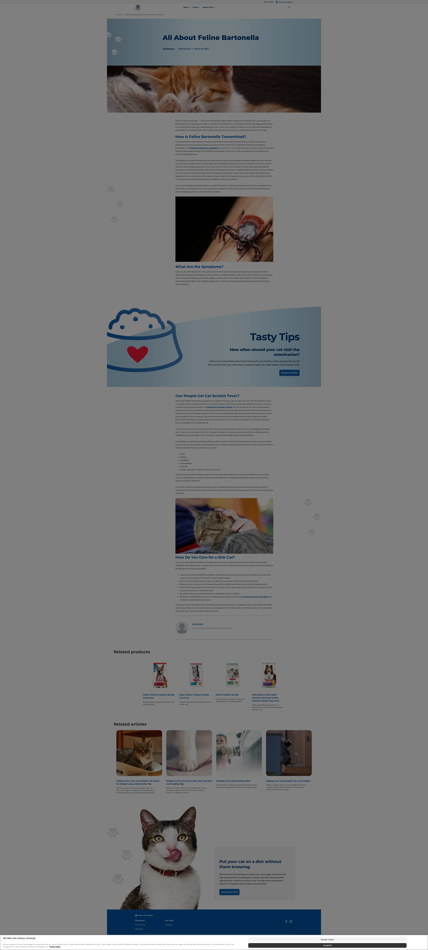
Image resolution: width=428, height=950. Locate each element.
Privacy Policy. (55, 947)
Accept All (327, 945)
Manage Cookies (327, 940)
